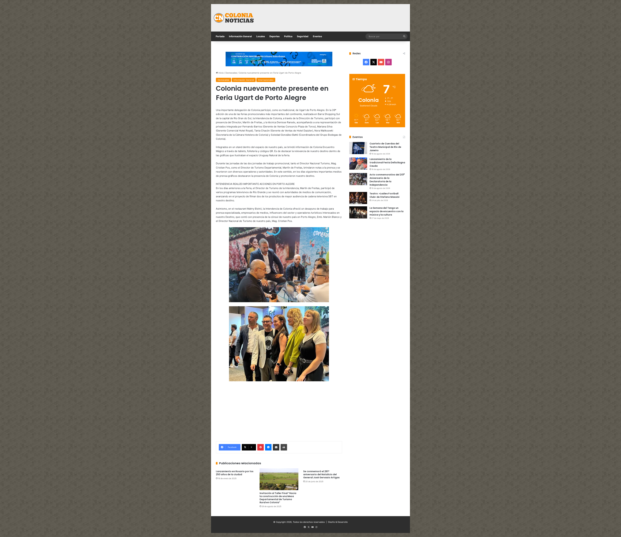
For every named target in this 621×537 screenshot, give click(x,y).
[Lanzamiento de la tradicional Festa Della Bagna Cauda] (358, 163)
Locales (260, 36)
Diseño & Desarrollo (338, 522)
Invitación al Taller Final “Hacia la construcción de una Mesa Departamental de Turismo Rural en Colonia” (278, 498)
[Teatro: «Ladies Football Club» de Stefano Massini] (358, 198)
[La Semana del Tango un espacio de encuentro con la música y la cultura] (358, 212)
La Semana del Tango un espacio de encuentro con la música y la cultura (386, 211)
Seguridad (302, 36)
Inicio (221, 72)
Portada (220, 36)
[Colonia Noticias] (233, 18)
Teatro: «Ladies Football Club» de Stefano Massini (384, 195)
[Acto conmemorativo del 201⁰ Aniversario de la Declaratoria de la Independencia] (358, 179)
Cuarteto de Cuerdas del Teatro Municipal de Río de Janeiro (385, 147)
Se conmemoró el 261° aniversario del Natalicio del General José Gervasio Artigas (321, 474)
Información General (240, 36)
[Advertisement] (344, 14)
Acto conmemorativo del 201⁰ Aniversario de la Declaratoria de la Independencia (387, 179)
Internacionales (265, 80)
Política (288, 36)
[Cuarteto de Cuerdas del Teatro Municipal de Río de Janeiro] (358, 148)
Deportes (274, 36)
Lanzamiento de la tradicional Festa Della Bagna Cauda (387, 162)
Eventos (317, 36)
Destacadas (231, 72)
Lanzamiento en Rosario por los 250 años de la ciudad (234, 473)
